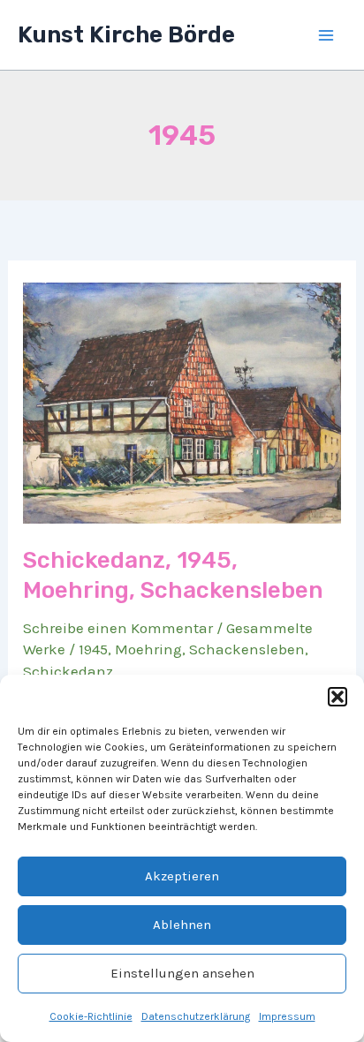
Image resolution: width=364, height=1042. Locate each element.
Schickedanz (68, 671)
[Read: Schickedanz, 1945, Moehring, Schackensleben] (182, 402)
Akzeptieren (182, 876)
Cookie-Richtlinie (91, 1016)
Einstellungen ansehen (182, 973)
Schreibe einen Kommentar (118, 628)
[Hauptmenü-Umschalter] (327, 35)
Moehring (148, 649)
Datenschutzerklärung (195, 1016)
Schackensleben (247, 649)
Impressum (287, 1016)
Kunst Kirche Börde (126, 35)
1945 (93, 649)
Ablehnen (182, 925)
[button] (337, 697)
